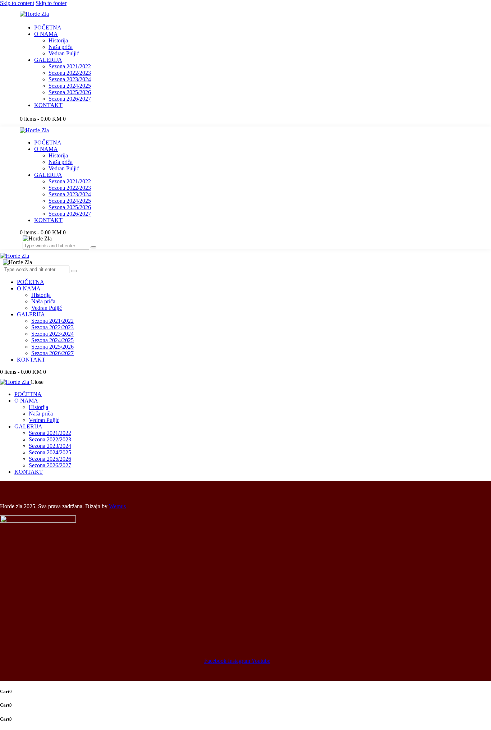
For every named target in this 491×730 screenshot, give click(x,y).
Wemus (117, 506)
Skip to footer (51, 3)
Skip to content (17, 3)
